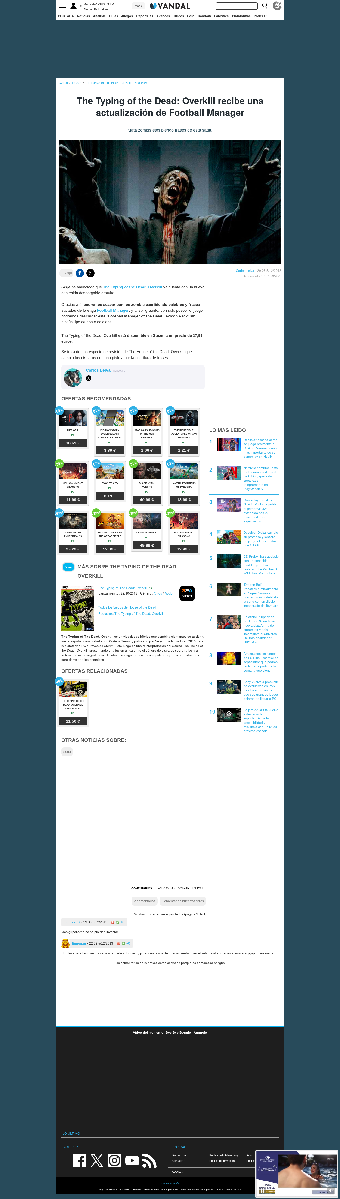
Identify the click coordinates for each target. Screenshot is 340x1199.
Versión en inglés (170, 1183)
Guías (113, 16)
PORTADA (66, 16)
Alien (104, 9)
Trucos (178, 16)
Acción (169, 593)
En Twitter (200, 888)
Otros (158, 593)
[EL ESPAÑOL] (277, 5)
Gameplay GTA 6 (94, 3)
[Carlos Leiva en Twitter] (88, 378)
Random (204, 16)
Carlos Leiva (245, 270)
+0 (122, 922)
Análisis (99, 16)
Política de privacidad (222, 1160)
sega (67, 751)
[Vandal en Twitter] (97, 1160)
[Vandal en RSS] (149, 1160)
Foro (191, 16)
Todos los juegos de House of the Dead (127, 607)
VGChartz (178, 1172)
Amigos (183, 888)
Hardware (221, 16)
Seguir (68, 567)
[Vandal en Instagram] (114, 1160)
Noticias (83, 16)
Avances (163, 16)
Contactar (178, 1160)
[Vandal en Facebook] (79, 1160)
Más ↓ (138, 6)
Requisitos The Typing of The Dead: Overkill (130, 613)
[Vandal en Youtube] (132, 1160)
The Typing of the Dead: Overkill (132, 287)
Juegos (127, 16)
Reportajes (144, 16)
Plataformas (241, 16)
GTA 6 (111, 3)
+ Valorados (165, 888)
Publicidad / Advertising (224, 1155)
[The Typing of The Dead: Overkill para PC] (77, 608)
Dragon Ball (91, 9)
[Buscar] (265, 6)
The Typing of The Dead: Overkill (122, 588)
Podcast (260, 16)
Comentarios (141, 888)
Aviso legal (253, 1155)
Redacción (179, 1155)
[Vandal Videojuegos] (170, 5)
